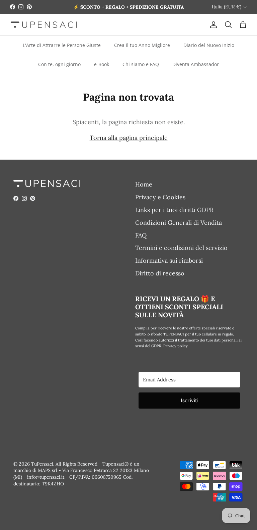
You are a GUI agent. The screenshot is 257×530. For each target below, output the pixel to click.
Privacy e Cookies (160, 197)
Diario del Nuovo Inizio (208, 45)
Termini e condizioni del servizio (181, 248)
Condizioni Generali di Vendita (178, 222)
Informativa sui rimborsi (169, 260)
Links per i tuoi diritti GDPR (174, 210)
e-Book (101, 64)
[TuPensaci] (43, 25)
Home (143, 184)
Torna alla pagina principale (129, 138)
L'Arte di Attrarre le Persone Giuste (62, 45)
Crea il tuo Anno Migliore (142, 45)
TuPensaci (42, 464)
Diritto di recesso (159, 273)
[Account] (212, 24)
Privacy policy (175, 345)
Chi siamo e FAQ (140, 64)
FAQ (141, 235)
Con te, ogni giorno (59, 64)
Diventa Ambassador (195, 64)
